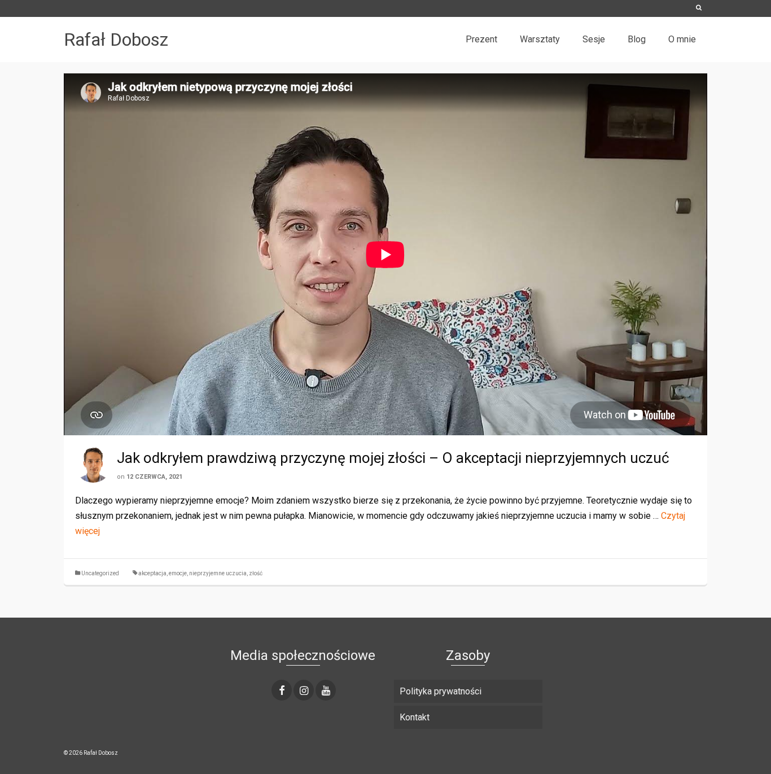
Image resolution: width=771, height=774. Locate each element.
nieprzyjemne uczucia (218, 573)
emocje (178, 573)
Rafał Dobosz (116, 39)
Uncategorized (100, 573)
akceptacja (152, 573)
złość (255, 573)
